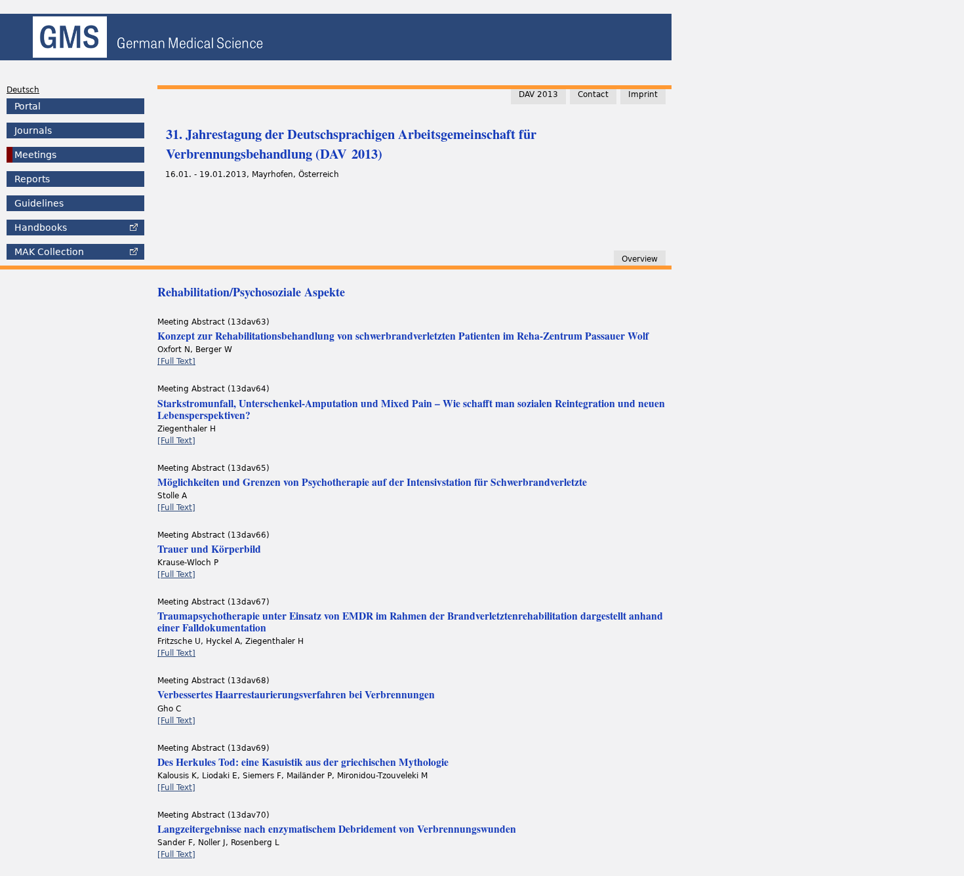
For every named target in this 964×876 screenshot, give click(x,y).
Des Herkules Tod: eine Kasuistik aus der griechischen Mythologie (303, 762)
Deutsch (23, 89)
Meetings (35, 154)
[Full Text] (176, 361)
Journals (33, 130)
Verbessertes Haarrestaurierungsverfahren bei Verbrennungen (296, 694)
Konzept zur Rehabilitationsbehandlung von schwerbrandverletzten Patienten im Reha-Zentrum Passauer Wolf (403, 335)
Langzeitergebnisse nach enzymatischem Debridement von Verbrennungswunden (336, 829)
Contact (593, 94)
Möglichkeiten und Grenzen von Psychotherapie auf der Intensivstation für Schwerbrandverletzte (372, 482)
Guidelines (39, 203)
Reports (32, 179)
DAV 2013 (538, 94)
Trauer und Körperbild (209, 549)
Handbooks (40, 227)
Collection (49, 252)
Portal (27, 106)
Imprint (643, 94)
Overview (640, 259)
